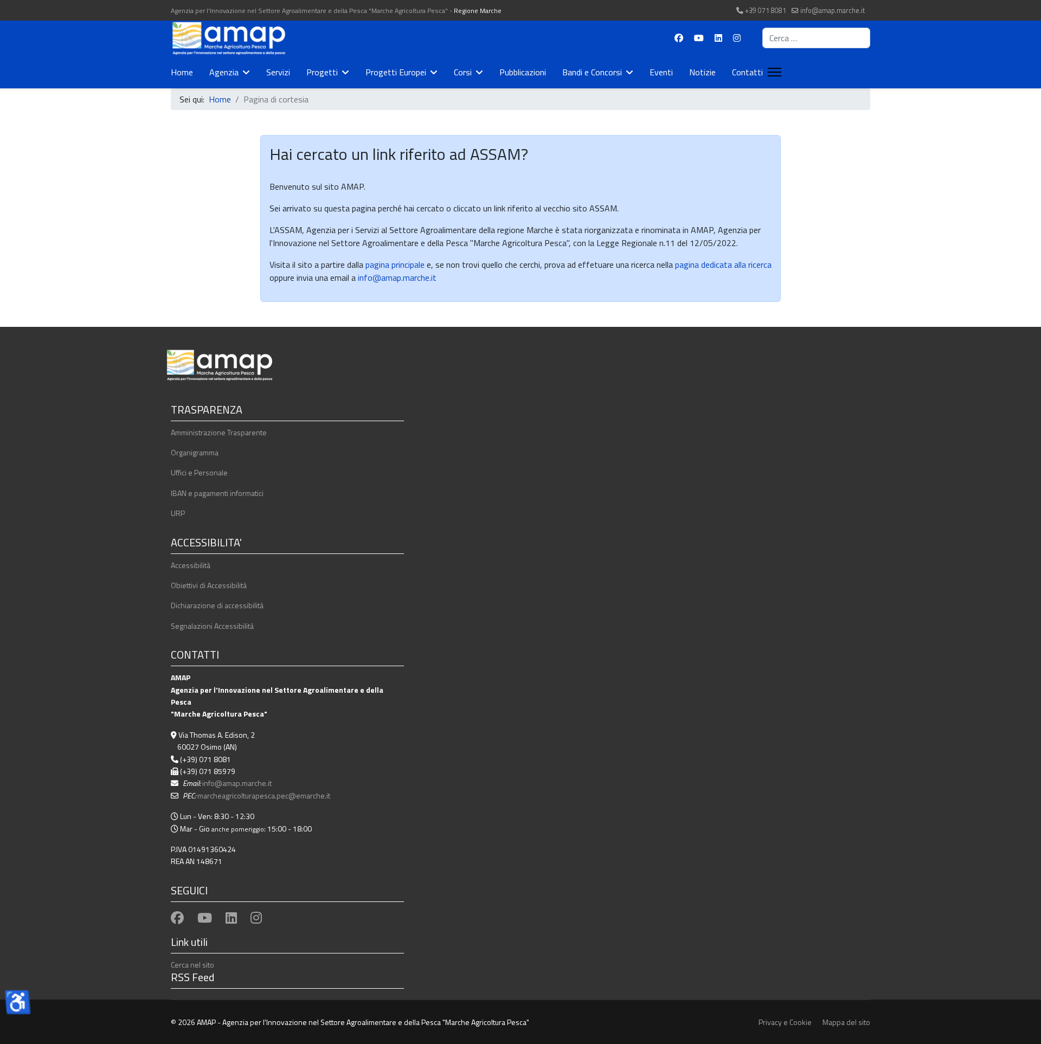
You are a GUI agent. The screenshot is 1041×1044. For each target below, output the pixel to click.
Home (182, 72)
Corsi (463, 72)
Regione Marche (478, 10)
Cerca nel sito (192, 964)
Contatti (747, 72)
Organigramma (195, 452)
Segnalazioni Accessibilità (212, 625)
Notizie (702, 72)
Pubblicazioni (522, 72)
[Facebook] (678, 37)
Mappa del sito (846, 1022)
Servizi (278, 72)
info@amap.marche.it (832, 10)
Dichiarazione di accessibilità (217, 605)
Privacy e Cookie (785, 1022)
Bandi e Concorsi (592, 72)
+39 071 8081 (765, 10)
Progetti (322, 72)
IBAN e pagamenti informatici (217, 493)
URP (178, 513)
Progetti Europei (395, 72)
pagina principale (394, 264)
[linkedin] (231, 917)
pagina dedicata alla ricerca (723, 264)
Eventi (661, 72)
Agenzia (224, 72)
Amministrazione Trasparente (219, 432)
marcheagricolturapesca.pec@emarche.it (263, 795)
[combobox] (816, 38)
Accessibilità (190, 565)
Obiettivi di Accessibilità (209, 585)
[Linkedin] (718, 37)
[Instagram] (737, 37)
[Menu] (772, 72)
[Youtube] (699, 37)
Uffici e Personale (199, 472)
